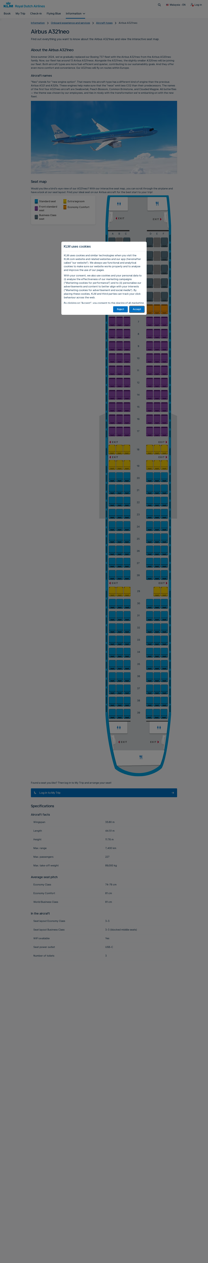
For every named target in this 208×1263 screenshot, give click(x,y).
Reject (120, 309)
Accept (137, 309)
